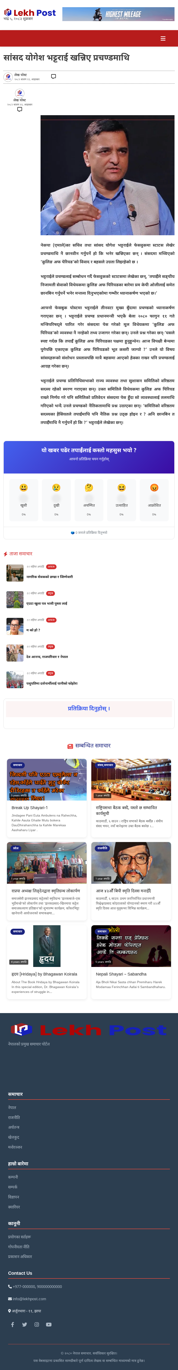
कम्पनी (13, 1177)
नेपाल (12, 1108)
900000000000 (49, 1287)
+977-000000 (24, 1287)
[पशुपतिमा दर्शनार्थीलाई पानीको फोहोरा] (15, 679)
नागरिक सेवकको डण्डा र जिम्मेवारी (49, 577)
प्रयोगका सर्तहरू (19, 1237)
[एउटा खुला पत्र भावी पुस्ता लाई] (15, 599)
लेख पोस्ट (20, 75)
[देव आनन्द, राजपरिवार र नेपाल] (15, 653)
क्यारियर (14, 1207)
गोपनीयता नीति (18, 1247)
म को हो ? (33, 630)
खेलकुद (13, 1137)
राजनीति (14, 1118)
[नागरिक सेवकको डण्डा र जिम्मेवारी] (15, 573)
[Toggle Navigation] (163, 38)
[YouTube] (48, 1324)
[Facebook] (12, 1324)
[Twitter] (24, 1324)
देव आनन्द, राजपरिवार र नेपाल (47, 657)
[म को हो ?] (15, 626)
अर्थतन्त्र (13, 1127)
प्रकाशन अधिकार (20, 1257)
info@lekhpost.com (29, 1299)
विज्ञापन (13, 1197)
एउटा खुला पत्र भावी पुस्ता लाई (46, 604)
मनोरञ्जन (15, 1147)
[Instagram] (36, 1324)
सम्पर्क (12, 1187)
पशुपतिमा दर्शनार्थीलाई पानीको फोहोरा (51, 684)
